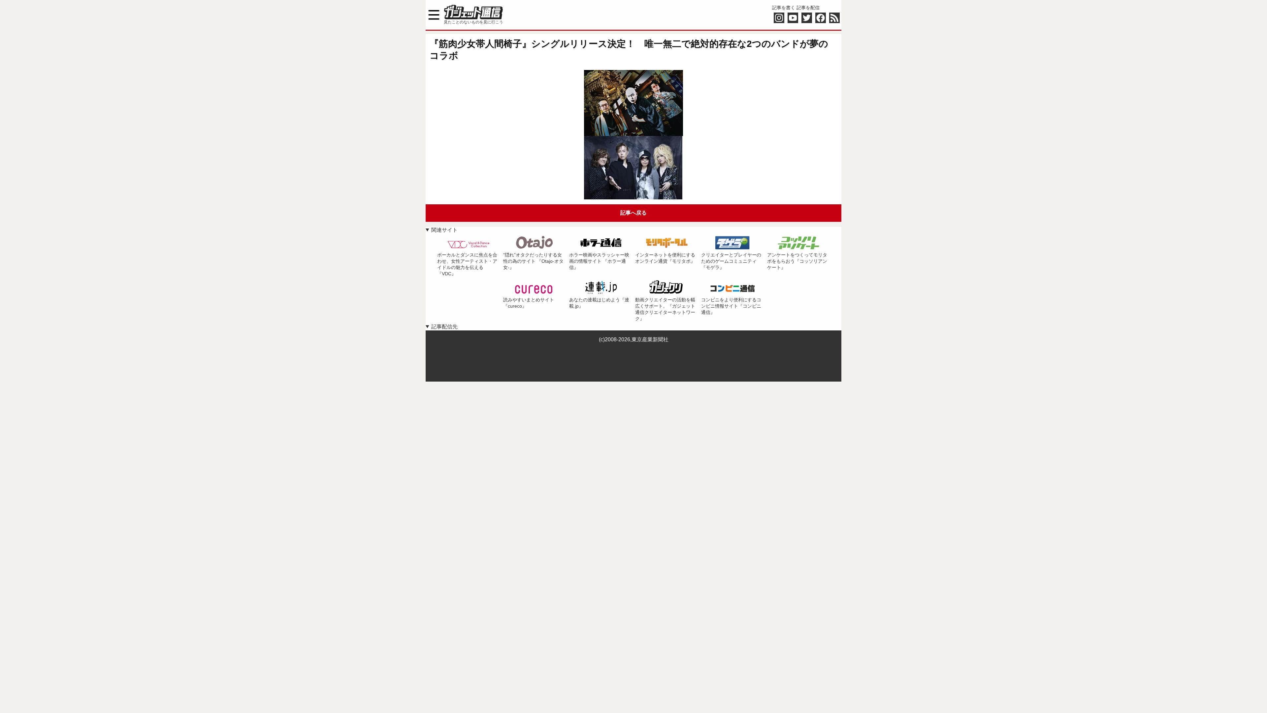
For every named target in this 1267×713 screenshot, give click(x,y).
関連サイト (444, 230)
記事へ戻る (633, 213)
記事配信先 (444, 326)
